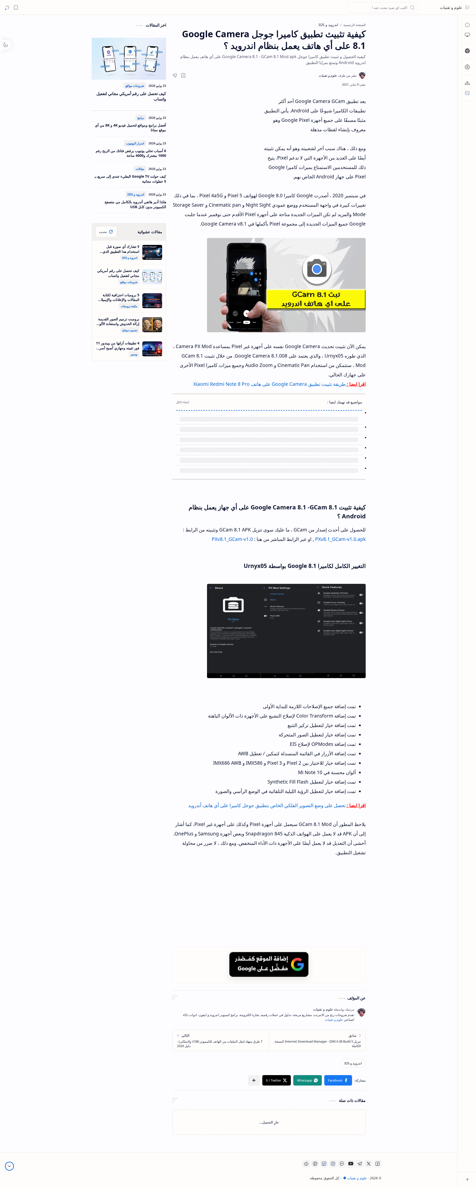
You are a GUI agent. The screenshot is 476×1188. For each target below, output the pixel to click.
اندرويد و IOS (135, 194)
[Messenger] (342, 1163)
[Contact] (467, 93)
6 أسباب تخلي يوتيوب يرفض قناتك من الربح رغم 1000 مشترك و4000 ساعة (131, 153)
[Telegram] (359, 1163)
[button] (467, 7)
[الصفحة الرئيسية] (467, 25)
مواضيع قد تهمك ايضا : (344, 401)
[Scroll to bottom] (9, 1166)
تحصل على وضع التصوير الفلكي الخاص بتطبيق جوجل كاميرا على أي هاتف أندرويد (267, 805)
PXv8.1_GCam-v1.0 (232, 539)
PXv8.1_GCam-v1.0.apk (340, 539)
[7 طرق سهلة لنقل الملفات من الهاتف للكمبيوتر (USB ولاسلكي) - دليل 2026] (221, 1040)
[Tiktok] (324, 1163)
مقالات (140, 169)
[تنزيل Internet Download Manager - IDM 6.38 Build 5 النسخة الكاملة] (317, 1040)
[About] (467, 83)
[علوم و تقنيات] (338, 75)
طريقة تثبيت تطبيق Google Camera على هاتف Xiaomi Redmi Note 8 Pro (269, 384)
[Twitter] (368, 1163)
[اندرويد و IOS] (353, 1063)
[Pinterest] (315, 1163)
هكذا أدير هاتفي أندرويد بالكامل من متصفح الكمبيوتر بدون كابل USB (135, 204)
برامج (140, 118)
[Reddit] (306, 1163)
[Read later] (183, 75)
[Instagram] (333, 1163)
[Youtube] (351, 1163)
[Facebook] (377, 1163)
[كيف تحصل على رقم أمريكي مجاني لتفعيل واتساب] (129, 59)
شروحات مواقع (134, 86)
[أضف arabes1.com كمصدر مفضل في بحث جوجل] (269, 964)
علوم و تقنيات (451, 7)
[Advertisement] (218, 141)
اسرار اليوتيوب (135, 143)
